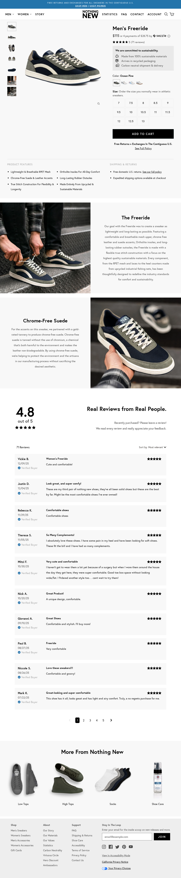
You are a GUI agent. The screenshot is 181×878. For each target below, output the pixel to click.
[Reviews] (25, 428)
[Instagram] (104, 847)
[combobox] (152, 447)
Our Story (48, 830)
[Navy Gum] (139, 82)
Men (8, 14)
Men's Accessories (20, 840)
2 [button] (83, 720)
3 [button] (90, 720)
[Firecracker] (131, 82)
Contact (137, 14)
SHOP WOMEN (98, 6)
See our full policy (152, 171)
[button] (70, 720)
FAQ (124, 14)
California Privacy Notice (115, 861)
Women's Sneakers (20, 835)
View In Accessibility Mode (116, 855)
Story (40, 14)
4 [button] (97, 720)
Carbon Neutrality (52, 850)
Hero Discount (50, 860)
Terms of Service (80, 850)
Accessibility (78, 845)
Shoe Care (77, 840)
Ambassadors (50, 865)
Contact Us (78, 860)
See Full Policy (143, 148)
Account (155, 14)
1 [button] (77, 720)
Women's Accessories (22, 845)
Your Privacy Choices (119, 868)
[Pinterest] (124, 847)
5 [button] (103, 720)
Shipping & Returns (82, 835)
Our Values (48, 840)
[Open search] (166, 14)
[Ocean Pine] (116, 82)
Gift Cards (16, 850)
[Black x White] (124, 82)
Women (23, 14)
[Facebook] (111, 847)
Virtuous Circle (51, 855)
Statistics (110, 14)
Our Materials (50, 835)
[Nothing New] (90, 14)
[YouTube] (131, 847)
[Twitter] (117, 847)
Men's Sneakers (19, 830)
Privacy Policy (79, 855)
